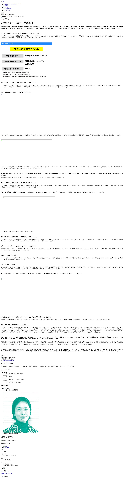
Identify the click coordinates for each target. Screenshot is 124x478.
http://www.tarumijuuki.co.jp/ (7, 360)
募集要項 (5, 5)
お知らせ (5, 7)
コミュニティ (6, 10)
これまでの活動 (7, 8)
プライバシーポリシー (6, 473)
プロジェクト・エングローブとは (12, 4)
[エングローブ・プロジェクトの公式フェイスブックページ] (4, 468)
